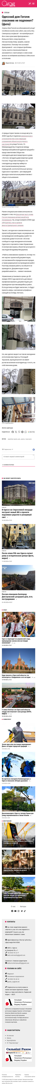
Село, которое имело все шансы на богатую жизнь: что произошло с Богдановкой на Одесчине (16, 895)
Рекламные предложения (15, 976)
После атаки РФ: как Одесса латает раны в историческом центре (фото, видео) (18, 555)
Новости (4, 507)
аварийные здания (12, 439)
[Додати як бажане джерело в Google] (31, 432)
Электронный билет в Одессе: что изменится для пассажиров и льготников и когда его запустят (18, 841)
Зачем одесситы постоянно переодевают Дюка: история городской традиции (16, 745)
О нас (13, 906)
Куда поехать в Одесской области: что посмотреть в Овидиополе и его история (16, 676)
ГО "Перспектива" (12, 1043)
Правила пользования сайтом (29, 1075)
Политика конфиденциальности (7, 1075)
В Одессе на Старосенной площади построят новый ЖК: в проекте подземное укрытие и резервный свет (17, 513)
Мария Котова (10, 63)
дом (19, 439)
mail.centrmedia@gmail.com (16, 955)
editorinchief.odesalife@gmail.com (18, 963)
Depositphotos (11, 1040)
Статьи (6, 13)
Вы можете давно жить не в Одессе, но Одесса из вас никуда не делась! (17, 869)
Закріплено (29, 3)
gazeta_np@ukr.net (13, 982)
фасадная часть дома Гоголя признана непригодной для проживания (17, 217)
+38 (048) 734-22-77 (13, 953)
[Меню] (33, 3)
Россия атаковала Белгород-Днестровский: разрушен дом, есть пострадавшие (17, 596)
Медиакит (10, 974)
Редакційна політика (18, 1075)
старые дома (28, 439)
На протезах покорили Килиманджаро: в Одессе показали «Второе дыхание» (16, 780)
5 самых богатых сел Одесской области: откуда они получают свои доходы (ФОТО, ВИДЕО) (16, 712)
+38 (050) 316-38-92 (13, 979)
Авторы (23, 906)
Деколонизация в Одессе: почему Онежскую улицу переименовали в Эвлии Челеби (18, 814)
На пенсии (10, 1036)
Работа (9, 1038)
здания (22, 439)
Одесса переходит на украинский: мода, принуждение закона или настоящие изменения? (16, 641)
